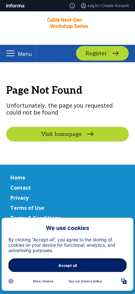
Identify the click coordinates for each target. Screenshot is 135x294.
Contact (20, 187)
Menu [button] (25, 53)
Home (17, 177)
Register (96, 53)
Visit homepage (61, 134)
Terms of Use (27, 207)
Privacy (19, 197)
